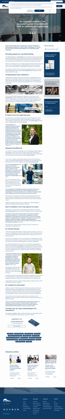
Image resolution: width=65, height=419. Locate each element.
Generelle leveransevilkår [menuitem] (58, 408)
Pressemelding (28, 341)
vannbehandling (20, 57)
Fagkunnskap (38, 339)
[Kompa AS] (5, 6)
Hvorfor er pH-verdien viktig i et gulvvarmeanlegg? (50, 367)
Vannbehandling (10, 333)
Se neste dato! (52, 90)
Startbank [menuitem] (56, 403)
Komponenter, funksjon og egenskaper (15, 335)
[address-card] (4, 409)
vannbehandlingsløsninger (26, 70)
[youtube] (12, 409)
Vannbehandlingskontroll (19, 333)
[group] (52, 49)
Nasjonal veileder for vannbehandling (13, 337)
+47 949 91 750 (5, 1)
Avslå (50, 10)
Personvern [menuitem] (56, 405)
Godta (39, 10)
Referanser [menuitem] (25, 405)
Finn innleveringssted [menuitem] (37, 405)
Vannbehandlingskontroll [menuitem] (47, 406)
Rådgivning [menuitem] (45, 401)
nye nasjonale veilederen (30, 155)
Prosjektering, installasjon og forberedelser (26, 339)
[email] (30, 33)
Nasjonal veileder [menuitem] (36, 410)
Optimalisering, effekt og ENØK (12, 339)
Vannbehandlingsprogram (20, 341)
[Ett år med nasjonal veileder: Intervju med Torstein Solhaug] (33, 359)
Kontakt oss (12, 1)
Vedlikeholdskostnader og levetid (35, 337)
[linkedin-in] (7, 409)
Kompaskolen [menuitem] (35, 406)
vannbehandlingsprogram (33, 161)
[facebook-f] (10, 409)
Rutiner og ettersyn (24, 337)
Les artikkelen (12, 378)
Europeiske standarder (29, 333)
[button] (46, 49)
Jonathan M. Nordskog (32, 31)
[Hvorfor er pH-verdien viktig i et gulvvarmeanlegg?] (50, 359)
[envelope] (18, 409)
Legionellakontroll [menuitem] (46, 403)
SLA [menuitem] (54, 401)
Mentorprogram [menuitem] (36, 412)
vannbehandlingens (34, 120)
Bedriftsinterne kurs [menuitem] (36, 408)
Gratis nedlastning (49, 74)
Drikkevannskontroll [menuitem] (46, 405)
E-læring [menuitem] (34, 413)
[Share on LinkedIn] (34, 33)
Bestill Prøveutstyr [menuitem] (36, 403)
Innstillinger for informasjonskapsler (30, 11)
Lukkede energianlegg (27, 335)
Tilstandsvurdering (36, 335)
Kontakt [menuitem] (24, 410)
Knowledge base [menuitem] (57, 410)
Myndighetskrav (37, 333)
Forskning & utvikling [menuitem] (27, 408)
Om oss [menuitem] (24, 401)
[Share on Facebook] (32, 33)
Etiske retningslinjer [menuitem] (57, 406)
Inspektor (59, 6)
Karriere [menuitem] (24, 403)
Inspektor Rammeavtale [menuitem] (47, 408)
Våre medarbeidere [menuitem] (26, 406)
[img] (56, 49)
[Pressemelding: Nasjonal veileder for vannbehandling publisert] (15, 359)
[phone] (15, 409)
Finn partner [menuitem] (35, 401)
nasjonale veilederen (11, 57)
